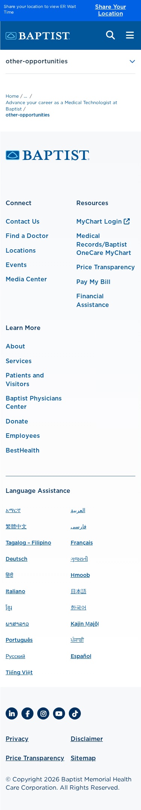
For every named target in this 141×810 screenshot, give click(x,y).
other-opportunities (28, 115)
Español (81, 656)
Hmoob (80, 575)
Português (19, 640)
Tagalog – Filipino (28, 543)
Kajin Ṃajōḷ (85, 624)
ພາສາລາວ (17, 624)
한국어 (78, 608)
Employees (23, 436)
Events (16, 265)
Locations (21, 251)
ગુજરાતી (79, 559)
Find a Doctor (27, 236)
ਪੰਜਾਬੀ (77, 640)
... (25, 95)
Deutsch (16, 559)
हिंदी (9, 575)
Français (82, 543)
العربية (78, 510)
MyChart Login (99, 222)
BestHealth (22, 451)
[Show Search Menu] (110, 35)
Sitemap (83, 758)
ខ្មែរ (9, 608)
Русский (15, 656)
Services (19, 361)
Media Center (26, 279)
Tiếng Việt (19, 672)
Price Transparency (105, 267)
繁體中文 (16, 526)
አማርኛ (13, 510)
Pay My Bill (93, 282)
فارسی (78, 526)
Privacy (17, 739)
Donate (17, 422)
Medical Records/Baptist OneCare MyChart (103, 244)
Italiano (15, 591)
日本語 (78, 591)
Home (13, 96)
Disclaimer (87, 739)
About (15, 347)
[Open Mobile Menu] (129, 35)
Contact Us (22, 222)
